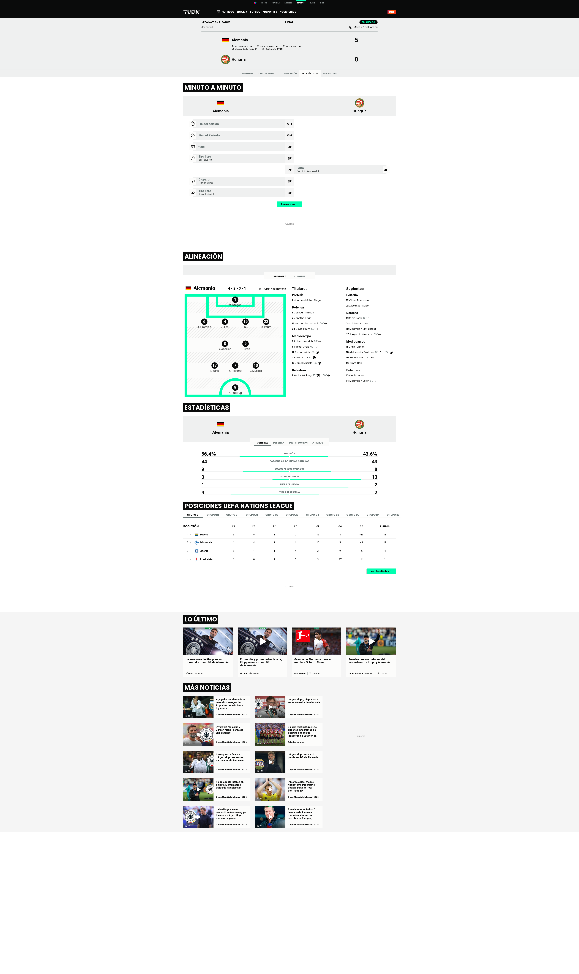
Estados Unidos (296, 742)
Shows (264, 3)
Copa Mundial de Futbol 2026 (361, 673)
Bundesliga (300, 673)
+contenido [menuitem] (288, 12)
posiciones (330, 73)
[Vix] (392, 12)
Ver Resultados (380, 571)
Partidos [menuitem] (227, 12)
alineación (290, 73)
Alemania (279, 276)
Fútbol (189, 673)
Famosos (288, 3)
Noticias (276, 3)
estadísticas (310, 73)
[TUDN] (191, 12)
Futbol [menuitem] (255, 12)
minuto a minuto (268, 73)
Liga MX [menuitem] (242, 12)
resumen (247, 73)
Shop (322, 3)
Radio (312, 3)
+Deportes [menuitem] (270, 12)
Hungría (300, 276)
